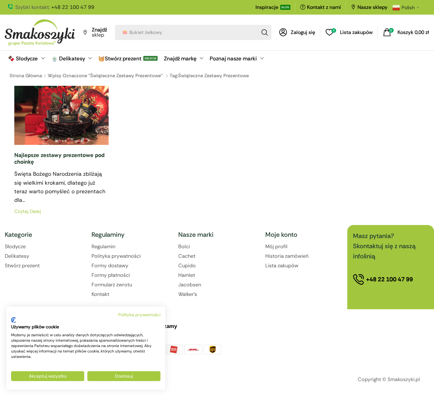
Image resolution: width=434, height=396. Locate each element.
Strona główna (26, 75)
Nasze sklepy (372, 7)
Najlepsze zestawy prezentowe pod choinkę (59, 159)
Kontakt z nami (324, 7)
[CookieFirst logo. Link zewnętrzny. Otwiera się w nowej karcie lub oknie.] (13, 320)
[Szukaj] (264, 32)
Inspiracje (266, 7)
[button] (297, 32)
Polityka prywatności (139, 314)
